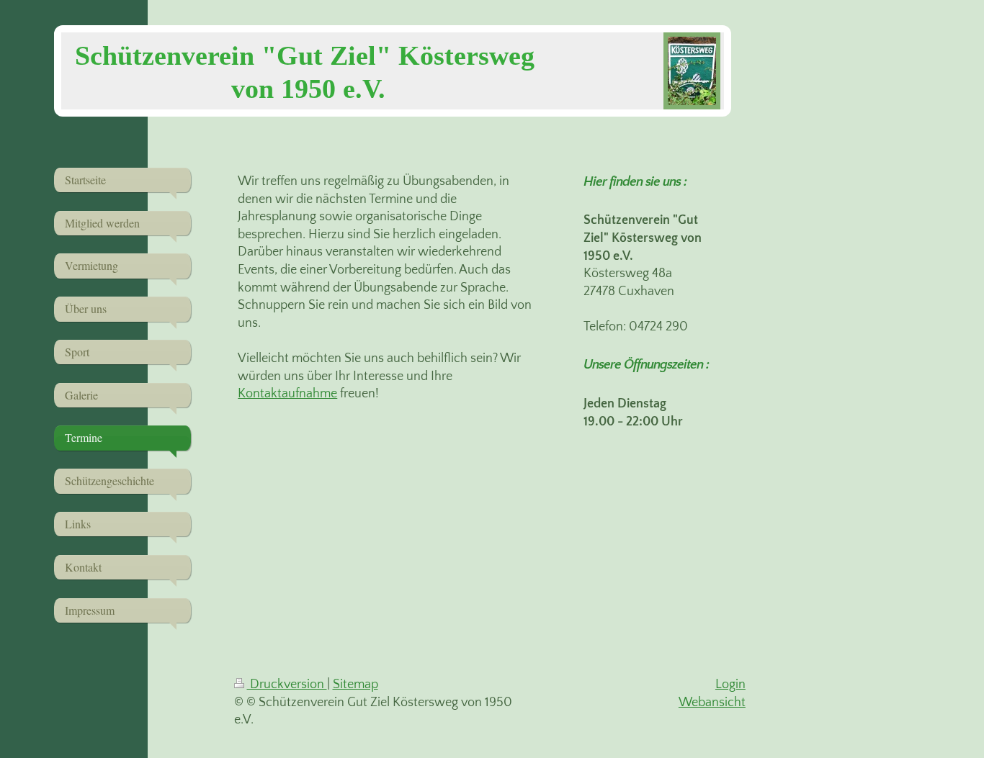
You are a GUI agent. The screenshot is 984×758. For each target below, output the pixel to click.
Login (730, 684)
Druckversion (287, 684)
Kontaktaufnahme (287, 394)
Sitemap (355, 684)
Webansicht (712, 702)
